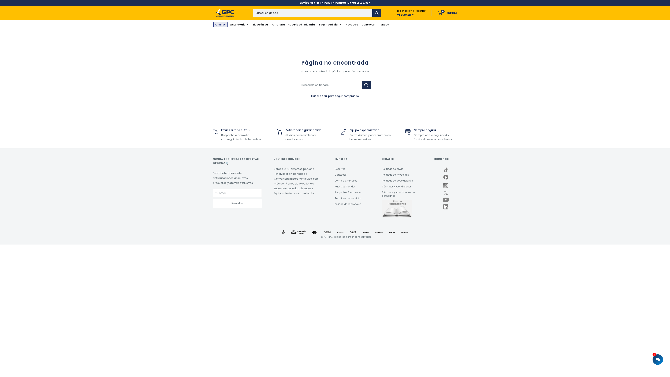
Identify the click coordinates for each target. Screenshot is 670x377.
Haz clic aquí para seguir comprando (335, 96)
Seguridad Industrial (301, 24)
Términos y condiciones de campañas (398, 194)
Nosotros (352, 24)
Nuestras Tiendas (345, 186)
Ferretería (278, 24)
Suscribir (237, 203)
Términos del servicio (347, 198)
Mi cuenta (404, 15)
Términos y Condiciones (396, 186)
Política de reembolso (348, 204)
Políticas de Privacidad (395, 174)
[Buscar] (376, 13)
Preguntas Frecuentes (348, 192)
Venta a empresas (346, 180)
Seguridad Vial (328, 24)
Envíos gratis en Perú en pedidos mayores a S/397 (335, 2)
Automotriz (237, 24)
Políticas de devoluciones (397, 180)
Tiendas (383, 24)
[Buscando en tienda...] (366, 85)
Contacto (368, 24)
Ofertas (220, 24)
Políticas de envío (392, 169)
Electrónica (260, 24)
